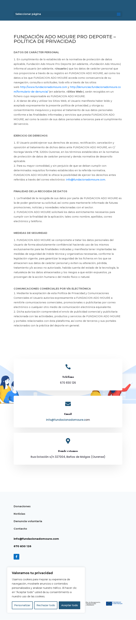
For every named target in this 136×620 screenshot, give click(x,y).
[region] (46, 590)
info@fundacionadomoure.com (85, 179)
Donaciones (22, 506)
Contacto (20, 528)
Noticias (19, 513)
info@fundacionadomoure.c (65, 420)
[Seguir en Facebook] (16, 557)
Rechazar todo (45, 605)
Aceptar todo (69, 605)
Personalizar (22, 605)
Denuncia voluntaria (28, 521)
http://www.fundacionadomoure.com (43, 87)
